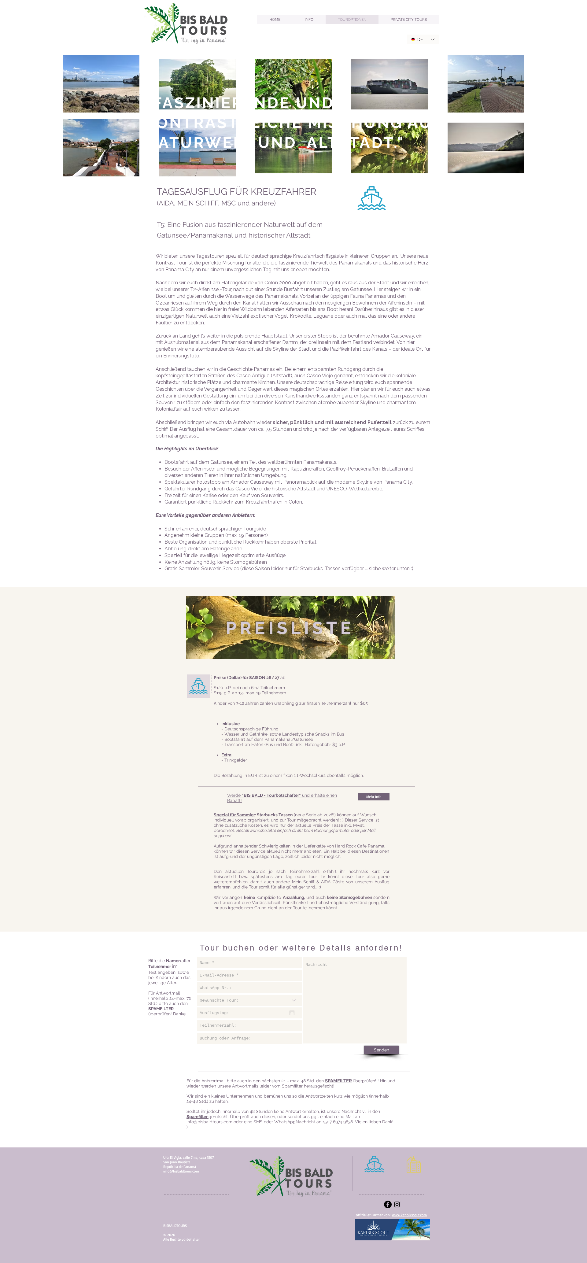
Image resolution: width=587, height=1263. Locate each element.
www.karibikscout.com (409, 1215)
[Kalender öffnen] (292, 1012)
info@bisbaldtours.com (209, 1121)
